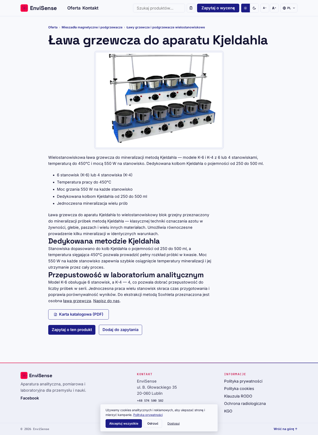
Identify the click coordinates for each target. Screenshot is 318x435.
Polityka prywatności (243, 381)
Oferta (74, 8)
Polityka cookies (239, 388)
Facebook (30, 398)
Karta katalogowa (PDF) (81, 314)
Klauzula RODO (238, 396)
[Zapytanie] (191, 8)
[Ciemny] (254, 8)
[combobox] (159, 8)
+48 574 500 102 (150, 401)
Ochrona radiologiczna (245, 403)
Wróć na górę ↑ (285, 429)
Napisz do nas (106, 301)
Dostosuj (173, 423)
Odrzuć (152, 423)
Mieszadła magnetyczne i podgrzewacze (92, 27)
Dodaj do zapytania (120, 329)
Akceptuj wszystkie (123, 423)
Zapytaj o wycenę (218, 8)
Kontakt (90, 8)
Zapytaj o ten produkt (72, 329)
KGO (228, 411)
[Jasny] (245, 8)
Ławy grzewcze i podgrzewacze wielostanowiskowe (166, 27)
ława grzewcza (77, 301)
